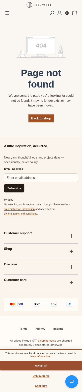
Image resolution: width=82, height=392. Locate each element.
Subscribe (14, 188)
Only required (41, 375)
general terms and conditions (20, 213)
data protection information (19, 209)
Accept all (41, 365)
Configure (41, 385)
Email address (13, 168)
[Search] (52, 13)
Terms (23, 328)
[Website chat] (71, 381)
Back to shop (41, 118)
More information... (41, 356)
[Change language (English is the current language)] (67, 13)
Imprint (58, 328)
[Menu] (7, 13)
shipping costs (47, 340)
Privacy (40, 328)
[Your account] (59, 13)
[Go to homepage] (41, 5)
